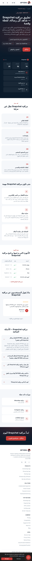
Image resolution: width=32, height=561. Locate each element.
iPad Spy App (27, 474)
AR (12, 2)
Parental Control (26, 491)
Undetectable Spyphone (24, 486)
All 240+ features (26, 511)
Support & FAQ (26, 523)
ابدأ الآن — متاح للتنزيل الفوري (16, 438)
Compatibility (27, 520)
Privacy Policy (27, 537)
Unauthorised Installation (24, 542)
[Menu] (3, 2)
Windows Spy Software (24, 476)
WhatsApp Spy (26, 500)
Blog (29, 528)
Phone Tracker (26, 488)
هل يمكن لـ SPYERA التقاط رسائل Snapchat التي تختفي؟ (19, 339)
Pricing (28, 517)
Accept (7, 558)
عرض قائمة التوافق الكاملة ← (16, 281)
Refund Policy (27, 540)
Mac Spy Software (26, 479)
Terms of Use (27, 535)
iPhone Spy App (26, 471)
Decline (19, 558)
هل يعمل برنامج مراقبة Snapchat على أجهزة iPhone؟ (17, 366)
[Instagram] (25, 462)
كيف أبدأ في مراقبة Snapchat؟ (19, 382)
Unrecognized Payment (24, 545)
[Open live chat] (28, 557)
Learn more (21, 556)
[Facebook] (29, 462)
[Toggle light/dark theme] (7, 2)
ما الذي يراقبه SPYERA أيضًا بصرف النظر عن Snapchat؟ (17, 374)
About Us (28, 525)
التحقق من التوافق (14, 49)
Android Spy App (26, 468)
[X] (21, 462)
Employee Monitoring (25, 493)
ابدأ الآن (26, 49)
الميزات (28, 8)
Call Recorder (27, 508)
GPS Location (27, 505)
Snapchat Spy (27, 503)
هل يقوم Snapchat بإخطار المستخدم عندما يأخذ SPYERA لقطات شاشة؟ (18, 357)
